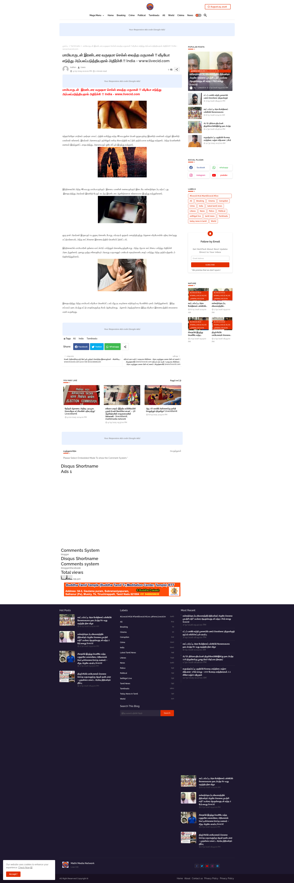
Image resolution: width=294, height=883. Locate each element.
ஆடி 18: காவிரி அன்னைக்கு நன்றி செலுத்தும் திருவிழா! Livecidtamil (161, 409)
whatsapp (223, 168)
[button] (198, 15)
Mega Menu (95, 15)
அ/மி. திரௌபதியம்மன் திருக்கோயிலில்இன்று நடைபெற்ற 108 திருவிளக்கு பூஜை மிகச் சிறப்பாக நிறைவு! (217, 127)
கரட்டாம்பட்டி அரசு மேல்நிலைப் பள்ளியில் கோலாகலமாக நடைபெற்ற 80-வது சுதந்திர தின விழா (217, 113)
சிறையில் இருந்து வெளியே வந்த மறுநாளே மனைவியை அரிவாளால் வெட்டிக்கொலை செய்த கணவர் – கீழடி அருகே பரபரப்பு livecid (198, 333)
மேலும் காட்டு (175, 380)
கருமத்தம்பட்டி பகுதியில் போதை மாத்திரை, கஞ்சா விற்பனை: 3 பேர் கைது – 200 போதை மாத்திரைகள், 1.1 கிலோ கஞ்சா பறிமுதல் (218, 141)
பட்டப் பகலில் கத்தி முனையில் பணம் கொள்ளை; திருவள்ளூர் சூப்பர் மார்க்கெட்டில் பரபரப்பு (216, 98)
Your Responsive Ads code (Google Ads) (147, 29)
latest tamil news (214, 206)
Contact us (197, 878)
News (190, 15)
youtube (223, 175)
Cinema (211, 201)
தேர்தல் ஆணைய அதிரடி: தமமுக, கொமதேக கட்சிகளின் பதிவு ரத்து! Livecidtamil (80, 411)
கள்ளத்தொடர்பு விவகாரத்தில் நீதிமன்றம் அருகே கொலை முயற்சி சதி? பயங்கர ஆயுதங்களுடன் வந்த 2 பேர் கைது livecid (222, 304)
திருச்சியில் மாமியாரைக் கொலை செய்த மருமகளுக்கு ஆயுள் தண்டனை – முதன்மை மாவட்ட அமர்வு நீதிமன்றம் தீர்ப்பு (222, 333)
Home (111, 15)
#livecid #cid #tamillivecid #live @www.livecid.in (204, 196)
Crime (132, 15)
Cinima (180, 15)
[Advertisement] (122, 511)
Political (142, 15)
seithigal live (195, 216)
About (187, 878)
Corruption (223, 201)
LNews (193, 211)
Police (211, 211)
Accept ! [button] (13, 874)
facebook (201, 168)
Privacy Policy (211, 878)
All (163, 15)
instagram (200, 175)
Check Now (24, 867)
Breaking (121, 15)
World (171, 15)
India (81, 338)
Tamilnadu (154, 15)
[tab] (97, 15)
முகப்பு (65, 46)
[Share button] (125, 346)
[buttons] (197, 866)
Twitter (98, 347)
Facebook (83, 347)
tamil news (210, 216)
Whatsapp (114, 347)
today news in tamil (198, 221)
